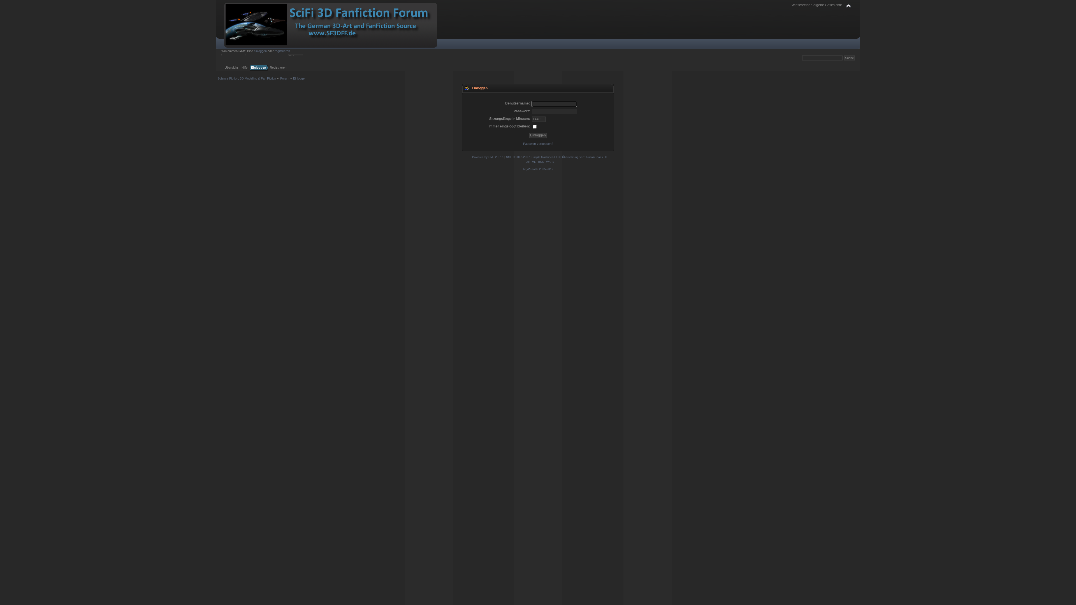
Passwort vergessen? (538, 143)
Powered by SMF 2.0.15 (488, 157)
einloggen (260, 51)
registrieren (282, 51)
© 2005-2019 (544, 169)
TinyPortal (529, 169)
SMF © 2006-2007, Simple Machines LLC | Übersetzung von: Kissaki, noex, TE (557, 157)
